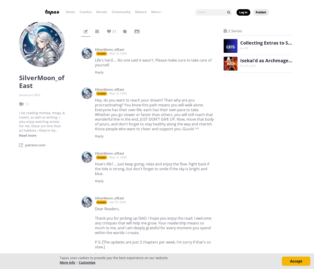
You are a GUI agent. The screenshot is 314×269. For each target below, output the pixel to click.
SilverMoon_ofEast (109, 50)
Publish (261, 12)
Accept (296, 261)
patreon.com (35, 145)
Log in (243, 12)
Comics (86, 12)
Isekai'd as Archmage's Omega (274, 60)
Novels (101, 12)
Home (70, 12)
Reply (99, 72)
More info (67, 262)
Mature (141, 12)
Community (121, 12)
